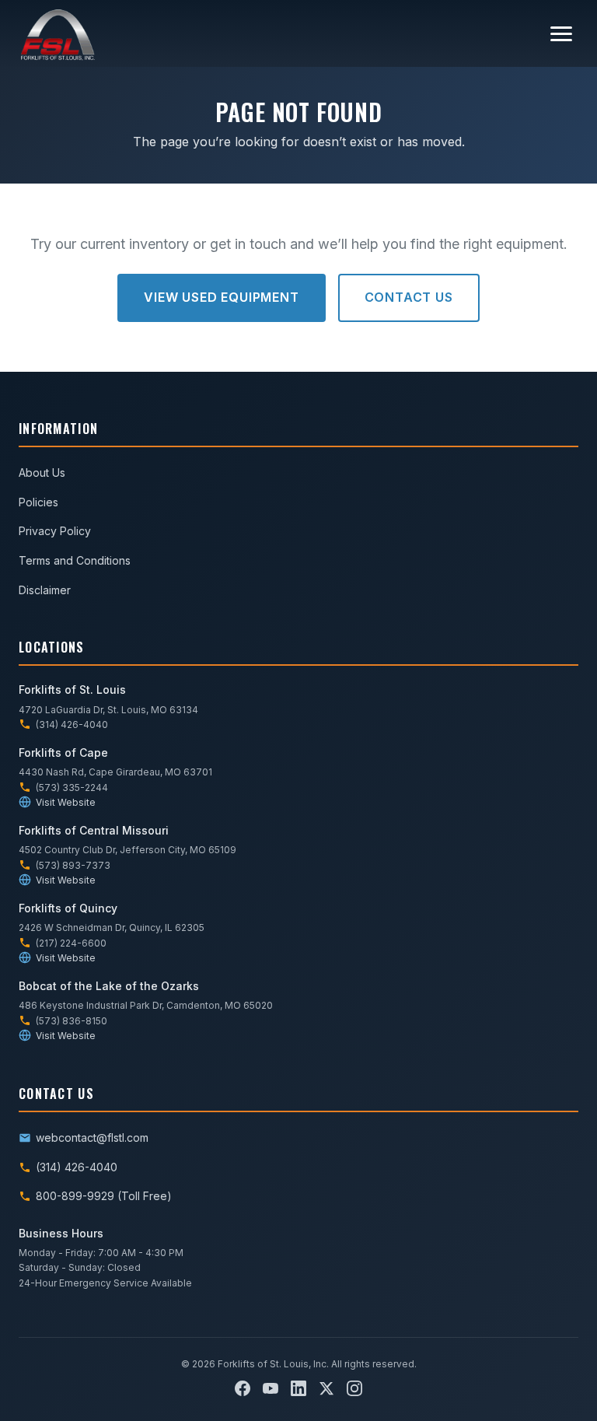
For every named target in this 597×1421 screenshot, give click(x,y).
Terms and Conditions (75, 560)
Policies (38, 502)
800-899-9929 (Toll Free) (104, 1195)
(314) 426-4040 (76, 1167)
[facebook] (242, 1388)
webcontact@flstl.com (92, 1137)
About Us (42, 472)
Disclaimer (45, 590)
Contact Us (409, 297)
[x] (326, 1388)
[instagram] (354, 1388)
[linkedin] (298, 1388)
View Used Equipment (221, 297)
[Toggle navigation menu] (561, 33)
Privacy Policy (55, 530)
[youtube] (270, 1388)
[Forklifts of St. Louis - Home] (57, 33)
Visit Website (66, 802)
